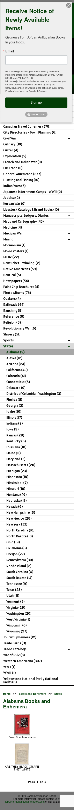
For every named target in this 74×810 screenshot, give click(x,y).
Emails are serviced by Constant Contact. (26, 91)
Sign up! (36, 102)
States (58, 693)
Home (6, 693)
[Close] (68, 5)
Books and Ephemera (32, 693)
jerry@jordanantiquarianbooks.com (25, 801)
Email (9, 51)
